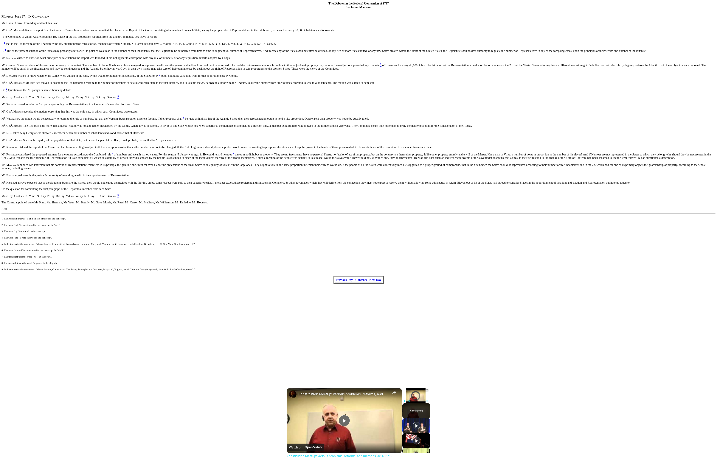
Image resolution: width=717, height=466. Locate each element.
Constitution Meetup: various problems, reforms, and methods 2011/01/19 (343, 394)
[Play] (404, 401)
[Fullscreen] (426, 401)
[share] (394, 392)
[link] (293, 394)
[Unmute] (409, 401)
